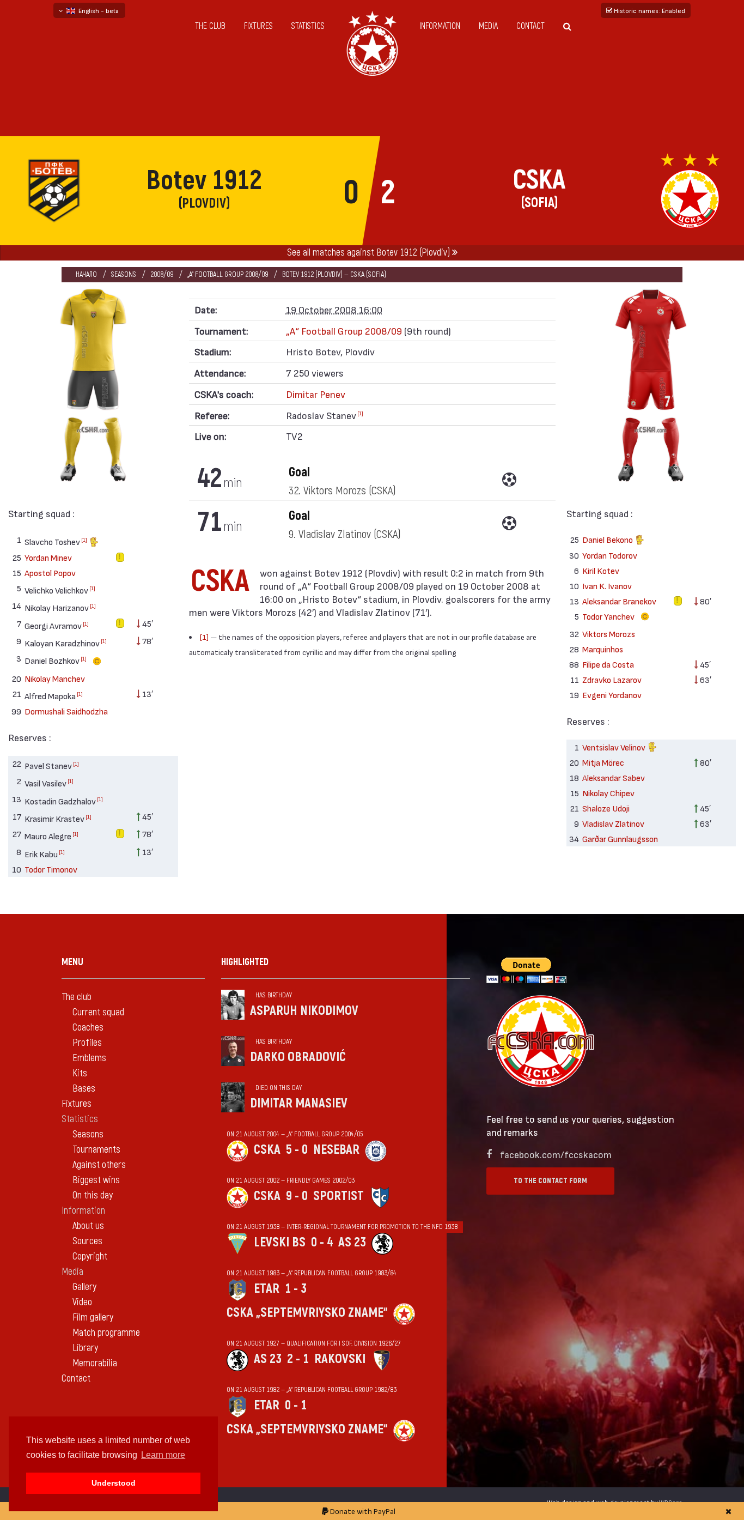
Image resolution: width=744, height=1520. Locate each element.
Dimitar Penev (315, 393)
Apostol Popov (50, 572)
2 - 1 (298, 1359)
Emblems (89, 1058)
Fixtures (258, 26)
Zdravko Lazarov (612, 679)
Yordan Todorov (609, 555)
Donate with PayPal (361, 1511)
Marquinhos (602, 649)
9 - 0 (297, 1196)
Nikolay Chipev (608, 793)
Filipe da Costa (608, 664)
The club (210, 26)
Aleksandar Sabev (613, 777)
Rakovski (339, 1359)
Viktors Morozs (608, 633)
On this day (92, 1195)
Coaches (87, 1027)
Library (85, 1348)
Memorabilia (94, 1363)
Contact (530, 26)
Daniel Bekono (608, 539)
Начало (86, 274)
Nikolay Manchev (55, 678)
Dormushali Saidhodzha (66, 711)
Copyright (89, 1256)
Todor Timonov (51, 869)
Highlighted (245, 962)
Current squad (98, 1012)
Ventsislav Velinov (614, 747)
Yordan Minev (48, 557)
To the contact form (550, 1180)
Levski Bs (280, 1242)
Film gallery (92, 1317)
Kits (79, 1073)
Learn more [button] (163, 1455)
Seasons (123, 274)
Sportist (338, 1196)
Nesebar (336, 1150)
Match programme (106, 1333)
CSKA (267, 1150)
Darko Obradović (298, 1057)
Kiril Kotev (600, 570)
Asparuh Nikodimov (304, 1011)
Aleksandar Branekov (619, 601)
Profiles (87, 1043)
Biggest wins (96, 1180)
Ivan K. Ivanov (607, 585)
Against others (99, 1165)
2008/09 (161, 274)
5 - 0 (297, 1150)
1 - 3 (296, 1289)
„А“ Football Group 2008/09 (227, 274)
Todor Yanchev (609, 616)
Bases (83, 1088)
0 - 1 (296, 1405)
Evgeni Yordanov (612, 694)
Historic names (648, 10)
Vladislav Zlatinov (613, 823)
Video (82, 1302)
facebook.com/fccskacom (556, 1154)
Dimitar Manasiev (298, 1103)
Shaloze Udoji (606, 808)
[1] (84, 539)
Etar (266, 1289)
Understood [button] (114, 1483)
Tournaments (96, 1149)
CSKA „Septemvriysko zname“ (307, 1313)
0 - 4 (322, 1242)
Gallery (84, 1287)
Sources (87, 1241)
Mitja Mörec (603, 762)
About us (88, 1226)
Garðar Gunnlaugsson (620, 838)
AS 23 (352, 1242)
